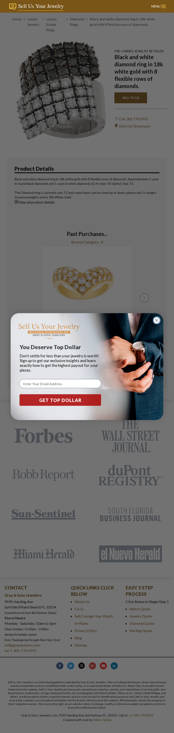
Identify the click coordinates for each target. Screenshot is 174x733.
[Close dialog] (156, 320)
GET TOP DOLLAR (60, 400)
